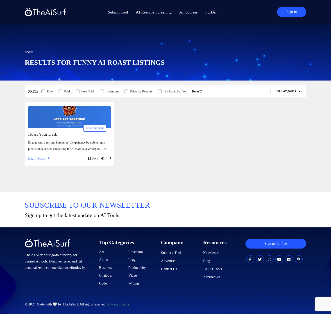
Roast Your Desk (42, 134)
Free (50, 91)
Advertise (168, 261)
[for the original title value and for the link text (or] (250, 259)
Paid (67, 91)
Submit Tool (118, 12)
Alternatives (211, 277)
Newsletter (210, 253)
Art (101, 252)
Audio (103, 260)
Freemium (112, 91)
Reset (196, 91)
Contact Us (169, 269)
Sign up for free (276, 243)
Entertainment (95, 128)
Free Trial (87, 91)
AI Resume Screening (154, 12)
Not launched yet (174, 91)
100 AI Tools (212, 269)
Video (132, 275)
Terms (125, 304)
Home (29, 52)
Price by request (141, 91)
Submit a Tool (171, 253)
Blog (206, 261)
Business (105, 267)
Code (103, 283)
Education (135, 252)
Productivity (137, 267)
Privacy (113, 304)
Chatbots (105, 275)
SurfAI (211, 12)
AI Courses (188, 12)
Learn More (36, 158)
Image (132, 260)
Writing (133, 283)
